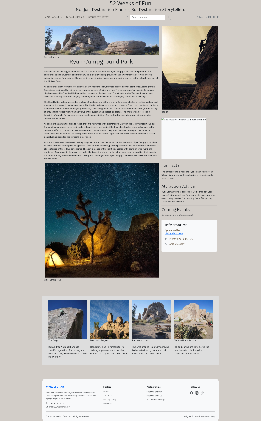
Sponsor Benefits (154, 391)
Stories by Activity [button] (98, 17)
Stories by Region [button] (75, 17)
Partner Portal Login (156, 399)
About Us (57, 17)
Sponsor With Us (154, 395)
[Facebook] (209, 17)
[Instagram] (213, 17)
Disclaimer (108, 403)
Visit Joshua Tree (174, 233)
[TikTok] (217, 17)
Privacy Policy (109, 399)
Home (47, 17)
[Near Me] (127, 17)
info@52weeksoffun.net (59, 406)
